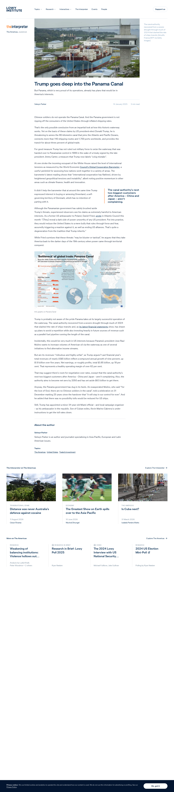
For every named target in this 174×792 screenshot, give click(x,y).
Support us (160, 9)
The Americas (12, 32)
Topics (37, 9)
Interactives (64, 9)
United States (52, 452)
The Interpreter (81, 9)
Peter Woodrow (16, 565)
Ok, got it (155, 786)
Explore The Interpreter (154, 468)
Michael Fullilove (100, 565)
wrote (98, 215)
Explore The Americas (155, 538)
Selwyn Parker (40, 104)
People (104, 9)
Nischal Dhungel (72, 522)
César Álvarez (15, 522)
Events (94, 9)
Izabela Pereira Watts (130, 522)
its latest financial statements (93, 326)
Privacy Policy (12, 787)
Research (50, 9)
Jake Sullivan (113, 565)
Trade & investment (67, 452)
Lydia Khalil (24, 563)
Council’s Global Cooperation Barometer (99, 167)
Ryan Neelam (57, 565)
